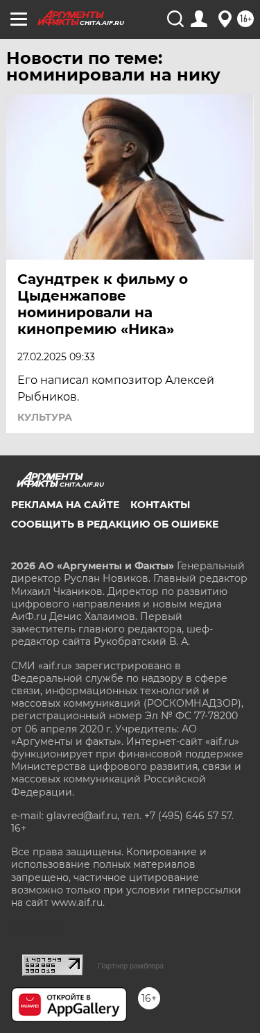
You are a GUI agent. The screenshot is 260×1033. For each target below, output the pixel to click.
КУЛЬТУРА (44, 417)
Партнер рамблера (131, 965)
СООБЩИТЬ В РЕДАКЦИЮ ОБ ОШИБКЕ (114, 524)
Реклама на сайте (65, 504)
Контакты (160, 504)
